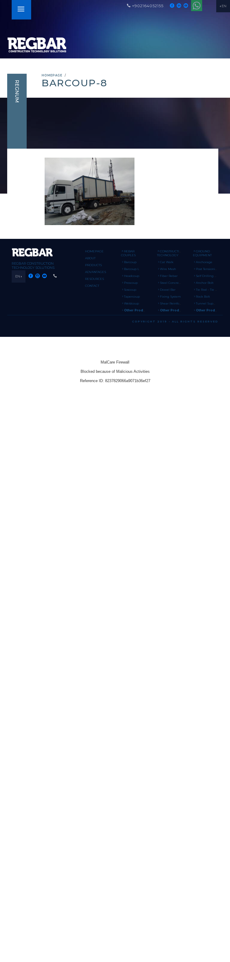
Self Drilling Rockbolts (212, 276)
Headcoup (131, 276)
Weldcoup (131, 303)
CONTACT (92, 286)
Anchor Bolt (205, 283)
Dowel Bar (167, 290)
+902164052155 (148, 5)
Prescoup (131, 283)
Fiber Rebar (169, 276)
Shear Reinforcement (176, 303)
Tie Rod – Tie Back (209, 290)
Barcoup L (131, 269)
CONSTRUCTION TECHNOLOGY (170, 253)
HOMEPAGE (52, 75)
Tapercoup (132, 296)
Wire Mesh (168, 269)
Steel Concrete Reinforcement (182, 283)
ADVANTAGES (95, 272)
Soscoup (130, 290)
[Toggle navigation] (21, 9)
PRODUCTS (93, 265)
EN (224, 6)
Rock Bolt (203, 296)
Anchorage (204, 262)
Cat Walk (166, 262)
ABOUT (90, 258)
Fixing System (170, 296)
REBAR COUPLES (128, 253)
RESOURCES (94, 279)
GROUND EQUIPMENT (202, 253)
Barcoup (130, 262)
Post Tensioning (207, 269)
